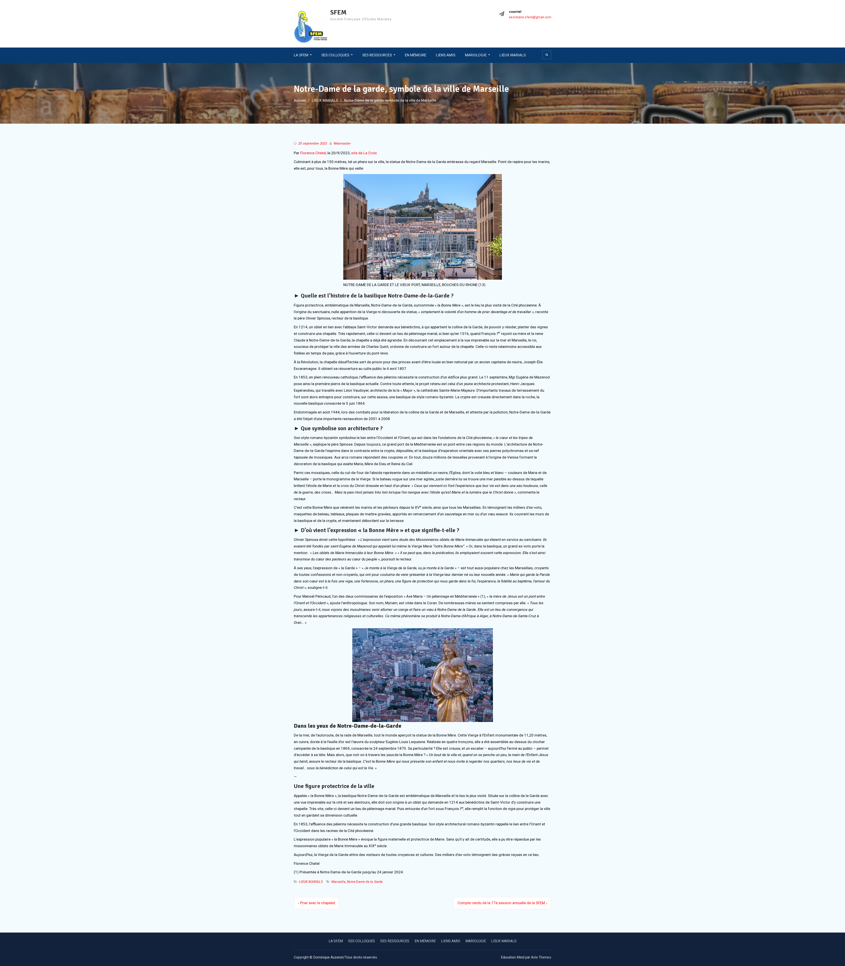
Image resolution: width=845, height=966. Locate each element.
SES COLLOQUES (335, 55)
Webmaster (342, 143)
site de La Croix (364, 153)
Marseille (338, 882)
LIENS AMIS (445, 55)
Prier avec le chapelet (317, 903)
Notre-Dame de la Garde (365, 882)
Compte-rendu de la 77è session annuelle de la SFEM (501, 903)
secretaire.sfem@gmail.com (530, 17)
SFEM (338, 12)
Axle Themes (541, 957)
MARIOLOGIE (476, 55)
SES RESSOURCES (377, 55)
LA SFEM (301, 55)
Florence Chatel (313, 153)
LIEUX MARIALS (513, 55)
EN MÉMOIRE (415, 55)
